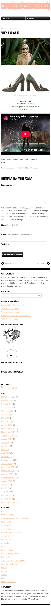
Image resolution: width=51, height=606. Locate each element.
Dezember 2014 (8, 428)
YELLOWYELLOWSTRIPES (13, 560)
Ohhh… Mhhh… (8, 514)
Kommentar (6, 184)
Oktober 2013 (7, 474)
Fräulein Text (6, 539)
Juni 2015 (5, 414)
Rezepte (6, 18)
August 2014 (6, 439)
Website (5, 244)
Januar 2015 (6, 424)
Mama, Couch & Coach (11, 532)
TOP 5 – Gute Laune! (10, 308)
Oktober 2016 (7, 400)
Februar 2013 (7, 498)
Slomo (4, 571)
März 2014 (5, 456)
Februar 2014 (7, 460)
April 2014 (5, 453)
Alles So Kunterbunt (9, 564)
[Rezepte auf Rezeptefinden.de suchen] (9, 387)
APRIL (4, 574)
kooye (4, 567)
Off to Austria (41, 263)
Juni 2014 (5, 446)
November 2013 (8, 470)
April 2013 (5, 491)
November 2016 (8, 396)
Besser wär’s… (10, 263)
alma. (3, 578)
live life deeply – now (10, 553)
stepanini (5, 546)
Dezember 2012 (8, 502)
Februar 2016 (7, 403)
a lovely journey (8, 528)
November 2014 (8, 431)
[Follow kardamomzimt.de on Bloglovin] (11, 357)
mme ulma (5, 542)
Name (9, 225)
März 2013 (5, 495)
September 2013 (8, 477)
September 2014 (8, 435)
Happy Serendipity (9, 581)
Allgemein (34, 168)
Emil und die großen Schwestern (15, 518)
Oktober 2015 (7, 410)
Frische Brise (7, 556)
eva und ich (6, 511)
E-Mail (16, 234)
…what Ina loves (8, 535)
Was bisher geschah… (11, 312)
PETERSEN (6, 525)
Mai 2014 (5, 449)
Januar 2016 (6, 407)
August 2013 (6, 481)
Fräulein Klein (7, 549)
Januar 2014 (6, 463)
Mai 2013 (5, 488)
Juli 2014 (5, 442)
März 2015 (5, 421)
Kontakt (30, 18)
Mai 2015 (5, 417)
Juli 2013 (5, 484)
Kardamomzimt (9, 168)
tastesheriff (6, 521)
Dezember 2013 (8, 467)
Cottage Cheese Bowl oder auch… (16, 315)
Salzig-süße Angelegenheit (12, 305)
